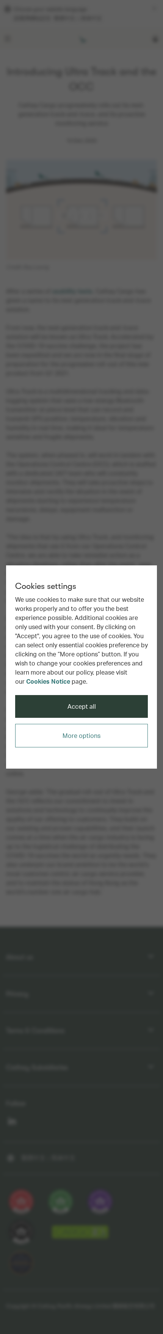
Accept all (81, 706)
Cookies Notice (48, 681)
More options (81, 735)
